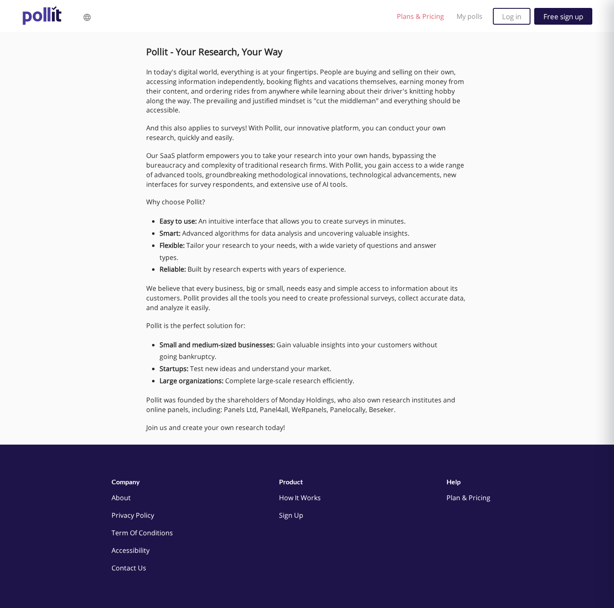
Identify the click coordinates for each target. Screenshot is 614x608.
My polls (469, 16)
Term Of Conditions (142, 532)
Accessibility (131, 550)
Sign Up (291, 515)
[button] (87, 16)
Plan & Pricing (468, 497)
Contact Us (129, 567)
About (121, 497)
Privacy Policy (133, 515)
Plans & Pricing (420, 16)
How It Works (300, 497)
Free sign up (563, 16)
